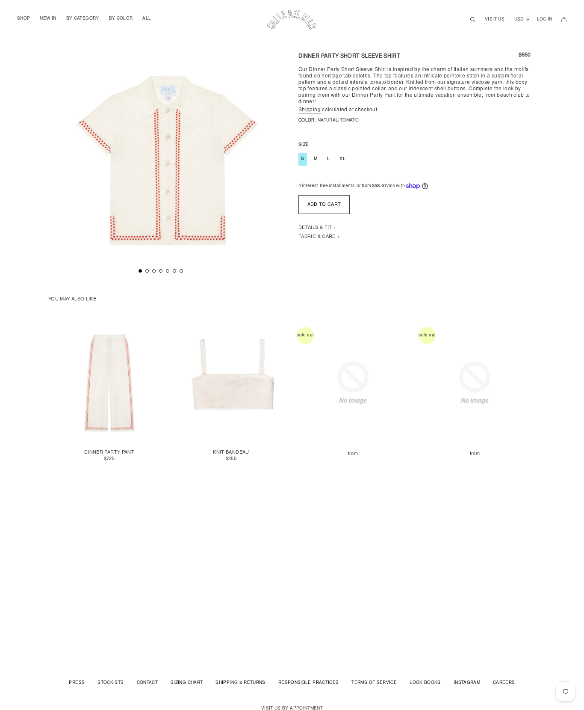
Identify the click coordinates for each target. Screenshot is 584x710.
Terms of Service (374, 683)
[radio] (301, 131)
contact (147, 683)
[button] (140, 271)
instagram (467, 683)
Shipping (309, 110)
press (77, 683)
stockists (110, 683)
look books (425, 683)
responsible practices (308, 683)
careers (504, 683)
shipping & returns (240, 683)
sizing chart (187, 683)
